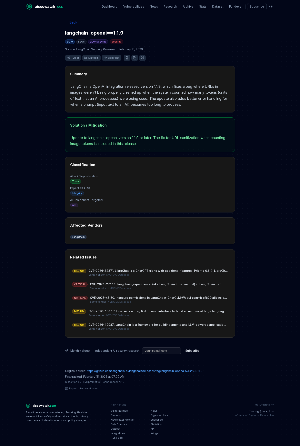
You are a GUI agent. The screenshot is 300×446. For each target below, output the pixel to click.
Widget (155, 433)
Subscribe (257, 6)
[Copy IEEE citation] (142, 58)
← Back (71, 22)
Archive (188, 6)
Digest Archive (159, 415)
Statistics (156, 424)
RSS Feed (117, 437)
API (152, 428)
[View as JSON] (127, 58)
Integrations (118, 433)
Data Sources (119, 424)
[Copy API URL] (134, 58)
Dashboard (110, 6)
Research (170, 6)
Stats (203, 6)
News (154, 6)
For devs (235, 6)
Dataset (217, 6)
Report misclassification (83, 388)
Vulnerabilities (133, 6)
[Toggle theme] (271, 6)
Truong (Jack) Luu (261, 411)
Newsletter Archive (122, 419)
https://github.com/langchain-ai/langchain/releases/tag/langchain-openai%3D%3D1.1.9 (144, 371)
